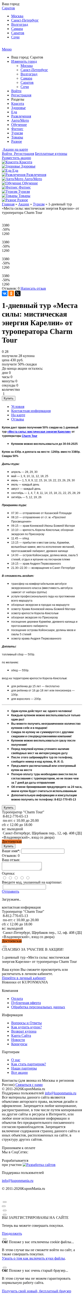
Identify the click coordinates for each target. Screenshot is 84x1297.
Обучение (19, 125)
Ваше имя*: (11, 851)
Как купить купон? (26, 1027)
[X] (18, 293)
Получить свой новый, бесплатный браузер (36, 1291)
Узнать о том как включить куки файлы (33, 1258)
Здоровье (18, 108)
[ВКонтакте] (4, 293)
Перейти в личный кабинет (24, 978)
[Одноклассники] (11, 293)
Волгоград (19, 24)
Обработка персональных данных (38, 1007)
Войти (16, 91)
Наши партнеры (24, 1068)
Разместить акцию (16, 158)
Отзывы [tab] (17, 419)
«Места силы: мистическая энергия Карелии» (39, 431)
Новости (18, 1040)
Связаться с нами (29, 1085)
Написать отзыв (33, 288)
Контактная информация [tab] (31, 411)
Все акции (19, 1072)
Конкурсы (19, 1044)
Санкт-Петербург (25, 20)
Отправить (10, 891)
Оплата (17, 999)
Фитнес (17, 129)
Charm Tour (29, 436)
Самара (17, 29)
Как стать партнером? (28, 1064)
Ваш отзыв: (11, 860)
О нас (15, 1060)
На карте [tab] (18, 415)
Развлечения (21, 116)
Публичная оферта (26, 1003)
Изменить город (24, 61)
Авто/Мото (20, 120)
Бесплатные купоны (51, 154)
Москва (17, 16)
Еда (14, 112)
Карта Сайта (21, 1036)
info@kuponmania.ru (60, 1093)
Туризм (17, 133)
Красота (17, 104)
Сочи (15, 37)
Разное (16, 141)
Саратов (17, 33)
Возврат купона (23, 1031)
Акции (23, 204)
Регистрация (21, 95)
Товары (17, 137)
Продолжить (12, 1233)
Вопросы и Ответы (26, 1023)
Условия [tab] (17, 407)
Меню (7, 49)
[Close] (5, 946)
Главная (8, 204)
